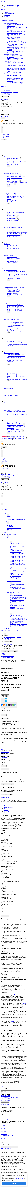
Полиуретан (4, 754)
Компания (3, 1131)
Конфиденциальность (6, 1148)
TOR (24, 1003)
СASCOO (3, 1011)
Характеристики (8, 807)
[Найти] (2, 130)
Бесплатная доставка (7, 668)
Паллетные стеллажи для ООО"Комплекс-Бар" (13, 38)
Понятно (14, 1183)
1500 (4, 752)
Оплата (6, 810)
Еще (8, 165)
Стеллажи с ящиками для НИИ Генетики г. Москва (15, 52)
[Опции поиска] (2, 128)
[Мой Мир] (6, 705)
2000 (7, 752)
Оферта (3, 1149)
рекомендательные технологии (9, 1153)
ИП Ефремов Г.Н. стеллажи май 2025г (17, 27)
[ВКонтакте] (2, 705)
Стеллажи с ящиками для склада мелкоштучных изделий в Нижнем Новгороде (16, 79)
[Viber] (11, 705)
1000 (2, 752)
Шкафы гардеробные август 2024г (16, 68)
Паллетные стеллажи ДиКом (14, 33)
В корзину (3, 715)
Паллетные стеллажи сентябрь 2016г (16, 43)
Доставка (6, 811)
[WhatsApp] (13, 705)
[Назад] (8, 515)
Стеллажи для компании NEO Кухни (17, 47)
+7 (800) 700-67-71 (5, 90)
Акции (2, 1127)
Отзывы (6, 808)
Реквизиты (6, 16)
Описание (6, 805)
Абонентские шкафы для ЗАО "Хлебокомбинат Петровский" (15, 63)
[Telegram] (15, 705)
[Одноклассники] (4, 705)
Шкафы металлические (10, 61)
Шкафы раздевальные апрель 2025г (16, 72)
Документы (7, 15)
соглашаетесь (20, 1178)
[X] (9, 705)
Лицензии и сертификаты (10, 13)
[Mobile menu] (2, 463)
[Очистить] (2, 127)
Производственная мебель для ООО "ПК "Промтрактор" (16, 59)
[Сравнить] (4, 701)
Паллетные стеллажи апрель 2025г (16, 31)
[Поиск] (2, 496)
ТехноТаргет (12, 1021)
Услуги (2, 1129)
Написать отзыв (5, 916)
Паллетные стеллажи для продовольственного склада (14, 40)
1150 (2, 749)
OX (1, 746)
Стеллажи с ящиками (9, 74)
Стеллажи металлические (11, 23)
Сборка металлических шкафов (12, 5)
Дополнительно (8, 812)
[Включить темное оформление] (3, 118)
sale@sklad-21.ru (5, 99)
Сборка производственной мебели (13, 6)
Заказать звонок (5, 96)
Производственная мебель (11, 54)
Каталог (3, 1125)
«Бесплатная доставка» (20, 995)
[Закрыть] (2, 504)
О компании (7, 12)
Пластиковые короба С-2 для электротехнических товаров (14, 76)
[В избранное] (4, 699)
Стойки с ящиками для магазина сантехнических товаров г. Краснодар (17, 83)
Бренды (3, 1128)
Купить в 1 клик (5, 718)
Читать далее (12, 1169)
